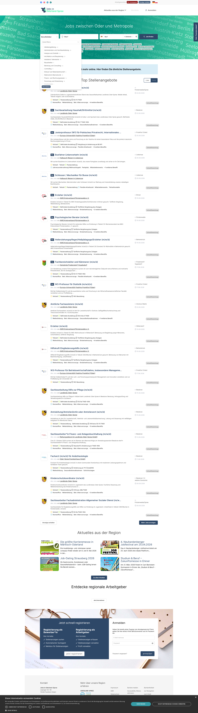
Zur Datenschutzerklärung (71, 703)
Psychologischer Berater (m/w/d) (71, 217)
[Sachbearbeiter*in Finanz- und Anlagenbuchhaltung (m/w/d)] (44, 435)
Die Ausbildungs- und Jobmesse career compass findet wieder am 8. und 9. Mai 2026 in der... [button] (78, 550)
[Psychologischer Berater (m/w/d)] (44, 218)
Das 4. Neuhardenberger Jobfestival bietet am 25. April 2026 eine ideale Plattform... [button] (139, 549)
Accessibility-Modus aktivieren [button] (134, 692)
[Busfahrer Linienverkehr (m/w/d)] (44, 156)
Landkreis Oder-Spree (68, 91)
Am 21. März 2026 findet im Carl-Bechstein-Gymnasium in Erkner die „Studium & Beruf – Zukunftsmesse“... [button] (138, 567)
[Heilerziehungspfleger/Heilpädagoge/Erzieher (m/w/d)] (44, 240)
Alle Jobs (54, 91)
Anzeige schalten (144, 2)
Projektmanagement (126, 44)
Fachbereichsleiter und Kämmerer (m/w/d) (76, 262)
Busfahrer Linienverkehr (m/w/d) (71, 155)
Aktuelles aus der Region (114, 10)
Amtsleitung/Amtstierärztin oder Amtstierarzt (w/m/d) (78, 412)
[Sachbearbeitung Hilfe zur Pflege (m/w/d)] (44, 391)
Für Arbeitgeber (132, 2)
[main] (99, 345)
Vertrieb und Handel (118, 49)
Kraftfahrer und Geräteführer (143, 49)
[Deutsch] (153, 2)
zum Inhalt (147, 694)
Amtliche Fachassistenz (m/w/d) (67, 304)
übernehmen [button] (47, 87)
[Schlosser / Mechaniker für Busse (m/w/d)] (44, 176)
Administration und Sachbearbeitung (57, 50)
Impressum (114, 688)
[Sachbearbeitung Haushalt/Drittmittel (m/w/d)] (44, 111)
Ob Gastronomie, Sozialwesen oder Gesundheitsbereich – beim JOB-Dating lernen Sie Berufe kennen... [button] (78, 564)
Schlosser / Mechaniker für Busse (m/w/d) (76, 175)
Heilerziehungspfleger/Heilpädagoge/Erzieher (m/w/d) (82, 239)
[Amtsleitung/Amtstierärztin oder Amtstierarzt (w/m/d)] (44, 413)
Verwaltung (129, 49)
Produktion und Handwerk (110, 44)
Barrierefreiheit (149, 688)
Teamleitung (137, 44)
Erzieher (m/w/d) (63, 195)
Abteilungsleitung (51, 47)
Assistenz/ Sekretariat (52, 60)
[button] (136, 36)
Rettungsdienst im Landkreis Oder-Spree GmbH (78, 437)
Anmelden (152, 10)
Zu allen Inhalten (99, 577)
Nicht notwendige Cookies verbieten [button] (171, 704)
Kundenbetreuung (131, 46)
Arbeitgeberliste (120, 2)
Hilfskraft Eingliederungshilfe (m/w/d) (69, 348)
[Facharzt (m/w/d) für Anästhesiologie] (44, 457)
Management (89, 49)
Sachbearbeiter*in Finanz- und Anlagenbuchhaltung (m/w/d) (81, 434)
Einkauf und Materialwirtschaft (55, 72)
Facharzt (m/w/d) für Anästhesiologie (69, 456)
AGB (112, 691)
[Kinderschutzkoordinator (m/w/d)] (44, 479)
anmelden (147, 653)
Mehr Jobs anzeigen (148, 522)
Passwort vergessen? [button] (120, 653)
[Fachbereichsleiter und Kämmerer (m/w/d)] (44, 263)
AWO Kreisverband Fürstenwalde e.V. (74, 198)
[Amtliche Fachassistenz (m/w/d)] (44, 305)
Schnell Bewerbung (152, 103)
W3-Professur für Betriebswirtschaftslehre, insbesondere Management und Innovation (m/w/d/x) (99, 370)
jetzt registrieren (74, 653)
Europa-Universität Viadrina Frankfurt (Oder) (77, 135)
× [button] (195, 697)
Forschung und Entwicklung (54, 81)
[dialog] (99, 704)
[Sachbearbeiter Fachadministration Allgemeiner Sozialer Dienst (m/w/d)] (44, 501)
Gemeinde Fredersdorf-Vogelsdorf (73, 265)
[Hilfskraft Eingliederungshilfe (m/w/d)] (44, 349)
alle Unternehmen (99, 600)
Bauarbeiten (49, 63)
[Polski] (156, 2)
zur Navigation (149, 691)
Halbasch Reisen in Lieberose (71, 158)
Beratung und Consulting (53, 66)
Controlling (48, 69)
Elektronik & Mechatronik (53, 75)
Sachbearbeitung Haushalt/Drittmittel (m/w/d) (78, 110)
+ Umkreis (127, 36)
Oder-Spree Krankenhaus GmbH (72, 459)
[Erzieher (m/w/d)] (44, 196)
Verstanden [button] (141, 704)
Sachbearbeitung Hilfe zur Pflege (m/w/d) (71, 390)
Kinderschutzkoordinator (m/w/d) (67, 478)
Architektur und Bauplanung (54, 57)
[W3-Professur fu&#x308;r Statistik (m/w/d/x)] (44, 285)
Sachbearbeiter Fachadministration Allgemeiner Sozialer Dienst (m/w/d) (86, 500)
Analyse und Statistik (52, 53)
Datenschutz (115, 694)
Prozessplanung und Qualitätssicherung (88, 44)
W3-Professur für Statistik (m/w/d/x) (73, 284)
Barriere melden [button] (132, 688)
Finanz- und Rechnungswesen (55, 78)
